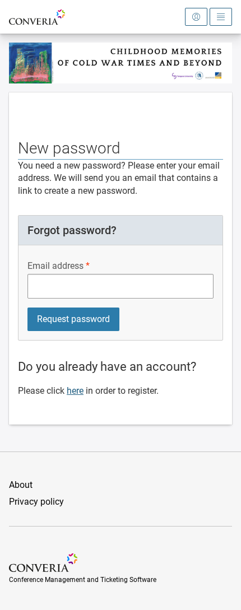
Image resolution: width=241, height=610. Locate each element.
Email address (55, 265)
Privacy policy (36, 501)
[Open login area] (196, 17)
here (75, 390)
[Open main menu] (221, 17)
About (21, 484)
